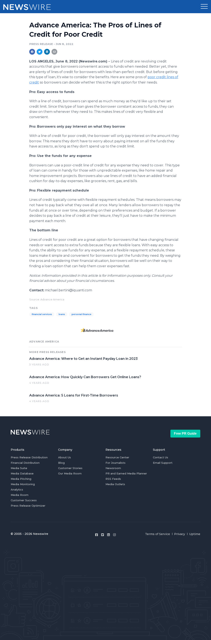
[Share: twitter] (39, 52)
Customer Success (24, 500)
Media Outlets (115, 484)
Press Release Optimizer (28, 505)
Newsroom (113, 468)
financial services (42, 314)
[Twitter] (102, 534)
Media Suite (19, 468)
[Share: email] (54, 52)
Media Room (19, 494)
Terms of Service (157, 534)
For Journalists (115, 462)
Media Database (22, 473)
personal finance (81, 314)
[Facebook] (96, 534)
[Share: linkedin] (47, 52)
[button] (204, 6)
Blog (61, 462)
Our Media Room (70, 473)
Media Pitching (21, 478)
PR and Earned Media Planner (126, 473)
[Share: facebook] (32, 52)
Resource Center (117, 457)
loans (62, 314)
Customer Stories (70, 468)
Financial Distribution (25, 462)
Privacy (179, 534)
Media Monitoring (23, 484)
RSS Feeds (113, 478)
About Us (64, 457)
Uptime (194, 534)
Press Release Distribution (29, 457)
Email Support (162, 462)
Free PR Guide (185, 433)
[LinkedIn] (108, 534)
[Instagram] (114, 534)
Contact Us (160, 457)
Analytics (17, 489)
